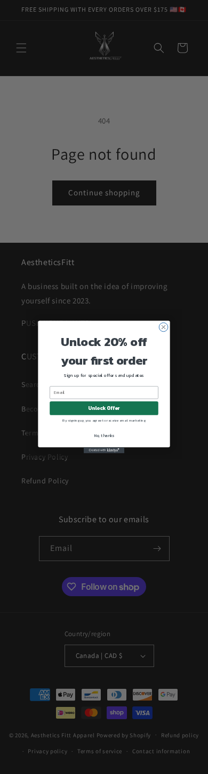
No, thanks (104, 435)
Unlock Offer (103, 408)
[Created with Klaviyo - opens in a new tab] (104, 450)
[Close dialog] (163, 327)
